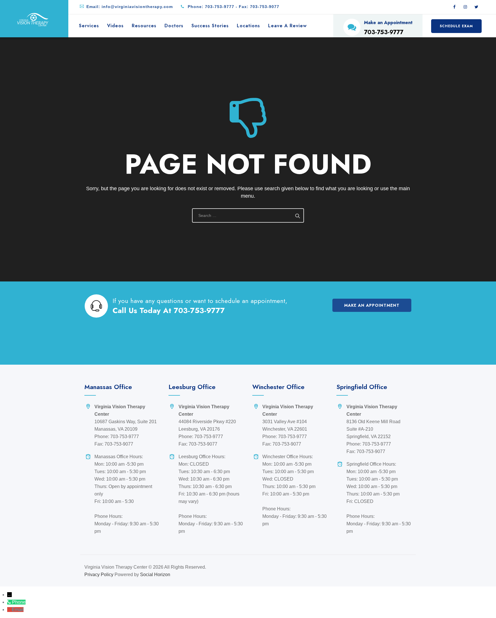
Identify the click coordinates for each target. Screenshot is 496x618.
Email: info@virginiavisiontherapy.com (129, 6)
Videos (115, 25)
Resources (144, 25)
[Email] (9, 609)
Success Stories (210, 25)
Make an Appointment (372, 305)
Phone (19, 602)
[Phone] (9, 602)
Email (18, 609)
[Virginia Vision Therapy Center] (32, 19)
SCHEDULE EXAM (456, 26)
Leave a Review (287, 25)
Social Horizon (155, 574)
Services (89, 25)
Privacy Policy (98, 574)
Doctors (173, 25)
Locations (248, 25)
